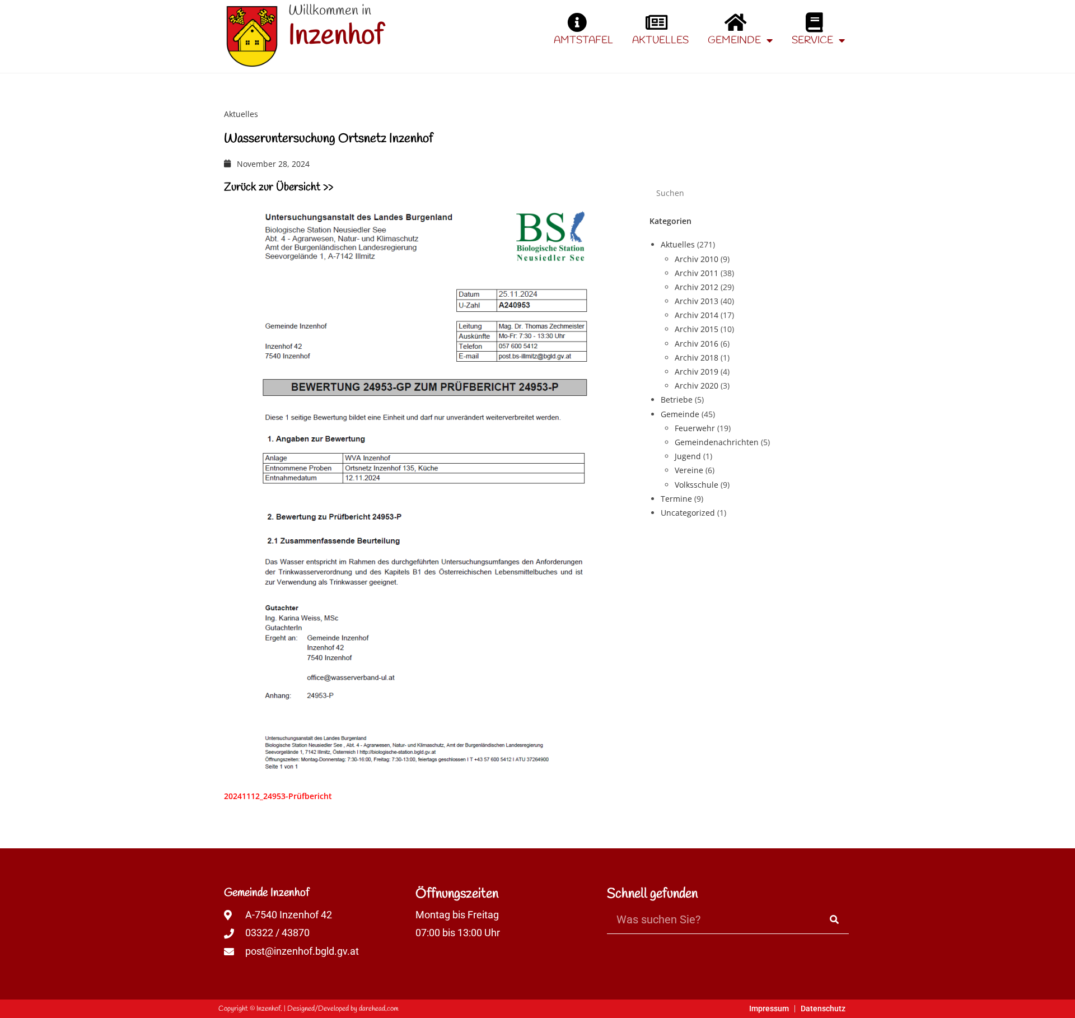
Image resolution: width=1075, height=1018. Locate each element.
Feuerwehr (695, 428)
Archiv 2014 (696, 315)
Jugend (688, 456)
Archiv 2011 (696, 273)
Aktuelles (660, 40)
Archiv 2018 (696, 357)
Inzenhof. (269, 1009)
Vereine (689, 470)
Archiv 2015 (696, 329)
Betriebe (677, 399)
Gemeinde (734, 40)
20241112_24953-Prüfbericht (278, 796)
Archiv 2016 (696, 343)
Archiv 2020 (696, 385)
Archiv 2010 (696, 259)
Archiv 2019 (696, 371)
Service (812, 40)
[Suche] (835, 919)
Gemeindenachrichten (717, 442)
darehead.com (379, 1009)
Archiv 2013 (696, 301)
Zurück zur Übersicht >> (278, 187)
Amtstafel (583, 40)
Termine (676, 498)
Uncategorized (688, 512)
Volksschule (696, 484)
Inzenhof (336, 36)
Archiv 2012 (696, 287)
